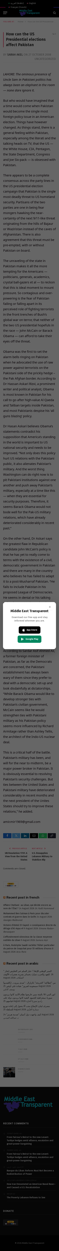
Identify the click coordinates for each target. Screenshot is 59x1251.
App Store (32, 630)
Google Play (31, 639)
